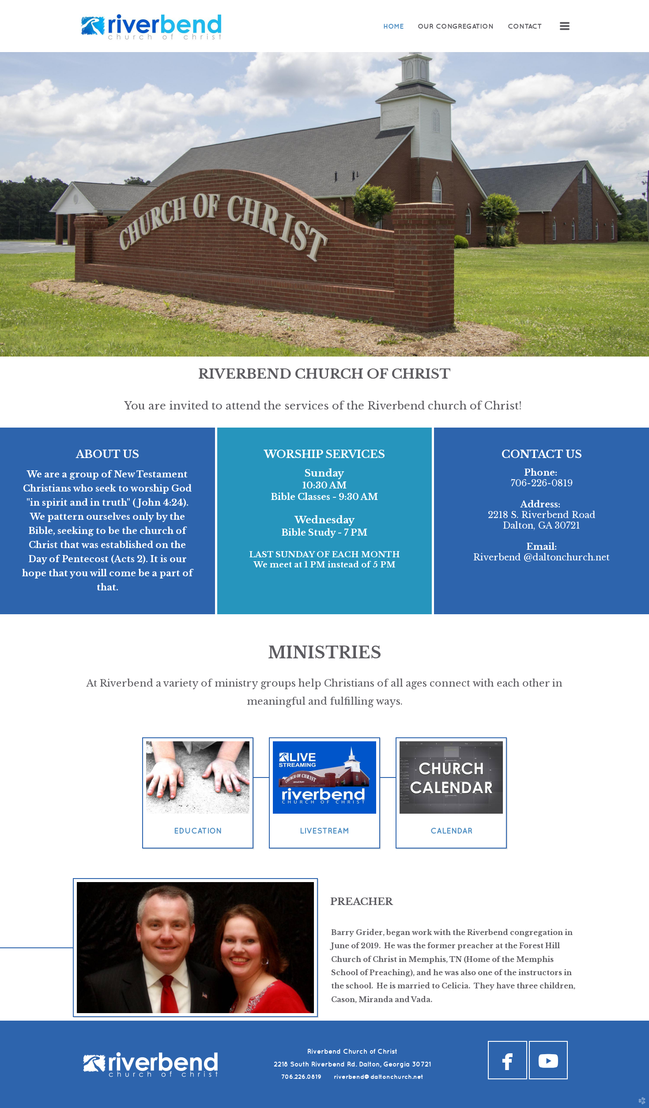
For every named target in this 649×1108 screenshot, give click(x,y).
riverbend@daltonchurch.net (378, 1076)
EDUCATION (198, 830)
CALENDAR (451, 830)
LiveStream (324, 830)
